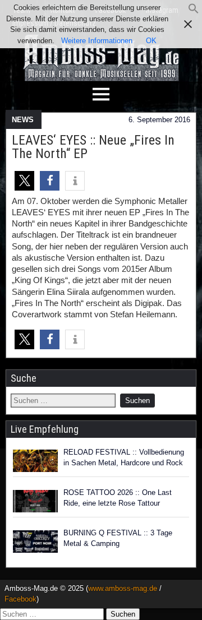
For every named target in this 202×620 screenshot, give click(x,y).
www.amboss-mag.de (122, 588)
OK (151, 40)
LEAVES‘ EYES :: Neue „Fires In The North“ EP (93, 146)
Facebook (20, 599)
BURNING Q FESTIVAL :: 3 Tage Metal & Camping (117, 538)
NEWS (23, 119)
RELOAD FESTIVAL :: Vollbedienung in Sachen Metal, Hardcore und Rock (123, 458)
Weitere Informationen (96, 40)
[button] (193, 11)
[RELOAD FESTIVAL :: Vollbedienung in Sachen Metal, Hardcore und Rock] (35, 461)
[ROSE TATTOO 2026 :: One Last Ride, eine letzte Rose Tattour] (35, 501)
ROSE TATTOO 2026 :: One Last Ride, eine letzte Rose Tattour (117, 498)
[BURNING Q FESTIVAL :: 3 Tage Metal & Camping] (35, 541)
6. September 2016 (159, 119)
